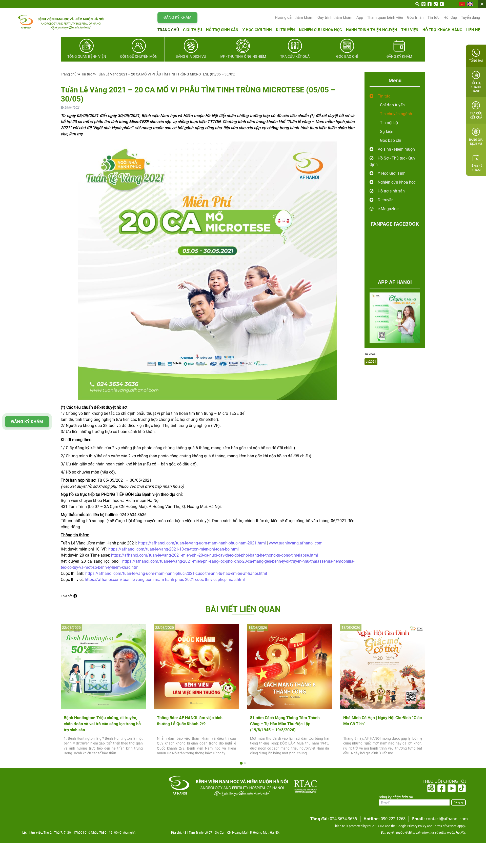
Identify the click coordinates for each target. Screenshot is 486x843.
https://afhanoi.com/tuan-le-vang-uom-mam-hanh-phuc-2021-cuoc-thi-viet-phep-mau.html (165, 579)
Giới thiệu (192, 30)
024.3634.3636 (333, 818)
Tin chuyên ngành (396, 113)
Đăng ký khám (177, 17)
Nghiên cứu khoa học (320, 30)
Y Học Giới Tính (392, 173)
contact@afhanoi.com (440, 818)
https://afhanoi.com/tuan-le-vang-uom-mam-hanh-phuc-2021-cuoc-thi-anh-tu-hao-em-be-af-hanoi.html (176, 573)
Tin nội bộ (389, 122)
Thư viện (409, 30)
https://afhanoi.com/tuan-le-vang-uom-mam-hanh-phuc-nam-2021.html (202, 543)
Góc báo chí (390, 140)
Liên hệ (473, 30)
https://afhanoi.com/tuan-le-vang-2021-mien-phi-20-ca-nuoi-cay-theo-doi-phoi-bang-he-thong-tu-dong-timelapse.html (214, 555)
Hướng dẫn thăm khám (294, 17)
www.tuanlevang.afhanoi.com (295, 543)
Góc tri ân (415, 17)
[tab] (241, 763)
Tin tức (433, 17)
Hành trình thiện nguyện (371, 30)
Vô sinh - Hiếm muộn (396, 149)
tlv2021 (371, 361)
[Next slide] (417, 691)
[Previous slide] (69, 691)
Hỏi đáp (450, 17)
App (359, 17)
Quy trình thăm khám (334, 17)
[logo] (51, 22)
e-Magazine (388, 208)
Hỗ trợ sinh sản (222, 30)
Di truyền (285, 30)
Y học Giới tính (257, 30)
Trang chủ (168, 30)
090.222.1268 (384, 818)
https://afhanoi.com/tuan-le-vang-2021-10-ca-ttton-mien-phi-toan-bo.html (173, 549)
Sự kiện (386, 131)
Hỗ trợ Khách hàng (442, 30)
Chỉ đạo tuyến (392, 105)
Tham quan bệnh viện (385, 17)
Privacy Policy (416, 826)
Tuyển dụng (470, 17)
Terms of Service (444, 826)
